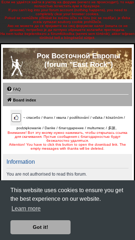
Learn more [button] (26, 208)
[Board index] (16, 64)
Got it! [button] (40, 227)
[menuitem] (13, 89)
